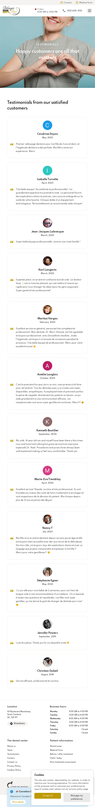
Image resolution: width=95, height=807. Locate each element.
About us (11, 746)
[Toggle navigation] (90, 11)
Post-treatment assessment (63, 762)
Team (9, 750)
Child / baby (56, 758)
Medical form (56, 750)
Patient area (56, 746)
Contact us (12, 762)
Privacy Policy (14, 766)
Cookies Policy (14, 770)
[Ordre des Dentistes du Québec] (17, 786)
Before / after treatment (61, 754)
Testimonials (13, 754)
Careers (11, 758)
